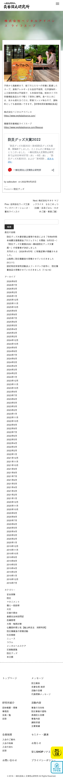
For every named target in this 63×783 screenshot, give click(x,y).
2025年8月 (12, 314)
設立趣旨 (35, 683)
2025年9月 (12, 310)
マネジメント (13, 601)
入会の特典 (7, 743)
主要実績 (35, 726)
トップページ (9, 678)
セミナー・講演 (39, 734)
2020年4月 (12, 531)
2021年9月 (12, 468)
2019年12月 (12, 546)
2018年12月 (12, 579)
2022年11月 (12, 417)
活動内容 (36, 702)
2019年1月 (12, 575)
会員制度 (7, 734)
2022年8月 (12, 428)
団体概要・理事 (9, 707)
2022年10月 (12, 421)
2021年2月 (12, 494)
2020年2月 (12, 538)
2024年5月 (12, 362)
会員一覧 (6, 714)
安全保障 (11, 594)
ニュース (11, 638)
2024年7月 (12, 354)
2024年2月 (12, 373)
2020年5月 (12, 527)
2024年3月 (12, 369)
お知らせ (36, 743)
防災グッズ (19, 189)
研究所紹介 (8, 702)
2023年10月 (12, 387)
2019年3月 (12, 571)
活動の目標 (36, 690)
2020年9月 (12, 512)
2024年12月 (12, 340)
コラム (10, 642)
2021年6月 (12, 479)
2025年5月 (12, 325)
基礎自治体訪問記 (15, 616)
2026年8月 (12, 281)
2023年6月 (12, 398)
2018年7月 (12, 582)
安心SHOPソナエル (42, 751)
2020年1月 (12, 542)
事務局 (5, 711)
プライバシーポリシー (43, 760)
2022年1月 (12, 454)
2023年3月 (12, 406)
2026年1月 (12, 295)
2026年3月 (12, 288)
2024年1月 (12, 376)
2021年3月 (12, 490)
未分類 (10, 656)
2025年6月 (12, 321)
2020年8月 (12, 516)
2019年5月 (12, 564)
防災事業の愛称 (38, 711)
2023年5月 (12, 402)
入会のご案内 (8, 739)
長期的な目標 (37, 714)
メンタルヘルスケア (16, 645)
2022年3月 (12, 446)
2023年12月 (12, 380)
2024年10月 (12, 343)
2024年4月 (12, 365)
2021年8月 (12, 472)
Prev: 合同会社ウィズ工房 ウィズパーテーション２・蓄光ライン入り (17, 208)
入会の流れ (7, 746)
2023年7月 (12, 395)
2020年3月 (12, 535)
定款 (4, 718)
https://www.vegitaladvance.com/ (19, 115)
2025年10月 (12, 307)
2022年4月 (12, 443)
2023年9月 (12, 391)
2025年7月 (12, 318)
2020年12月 (12, 501)
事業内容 (35, 718)
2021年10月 (12, 465)
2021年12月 (12, 457)
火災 (9, 609)
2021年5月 (12, 483)
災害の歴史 (12, 612)
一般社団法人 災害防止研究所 (16, 5)
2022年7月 (12, 432)
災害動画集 (12, 649)
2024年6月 (12, 358)
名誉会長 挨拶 (38, 686)
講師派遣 (35, 722)
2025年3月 (12, 332)
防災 (9, 598)
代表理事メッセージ (41, 694)
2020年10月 (12, 509)
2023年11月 (12, 384)
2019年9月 (12, 557)
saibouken (12, 181)
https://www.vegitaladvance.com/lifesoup (23, 127)
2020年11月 (12, 505)
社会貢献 (11, 634)
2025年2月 (12, 336)
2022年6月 (12, 435)
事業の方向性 (37, 707)
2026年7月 (12, 284)
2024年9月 (12, 347)
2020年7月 (12, 520)
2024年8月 (12, 351)
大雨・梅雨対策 (14, 623)
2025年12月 (12, 299)
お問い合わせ (9, 760)
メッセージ (37, 678)
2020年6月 (12, 524)
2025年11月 (12, 303)
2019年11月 (12, 549)
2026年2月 (12, 292)
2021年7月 (12, 476)
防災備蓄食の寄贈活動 (17, 631)
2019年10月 (12, 553)
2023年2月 (12, 410)
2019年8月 (12, 560)
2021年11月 (12, 461)
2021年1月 (12, 498)
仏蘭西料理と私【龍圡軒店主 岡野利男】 (27, 627)
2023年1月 (12, 413)
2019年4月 (12, 568)
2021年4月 (12, 487)
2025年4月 (12, 329)
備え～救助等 (13, 605)
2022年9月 (12, 424)
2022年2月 (12, 450)
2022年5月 (12, 439)
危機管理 (11, 620)
